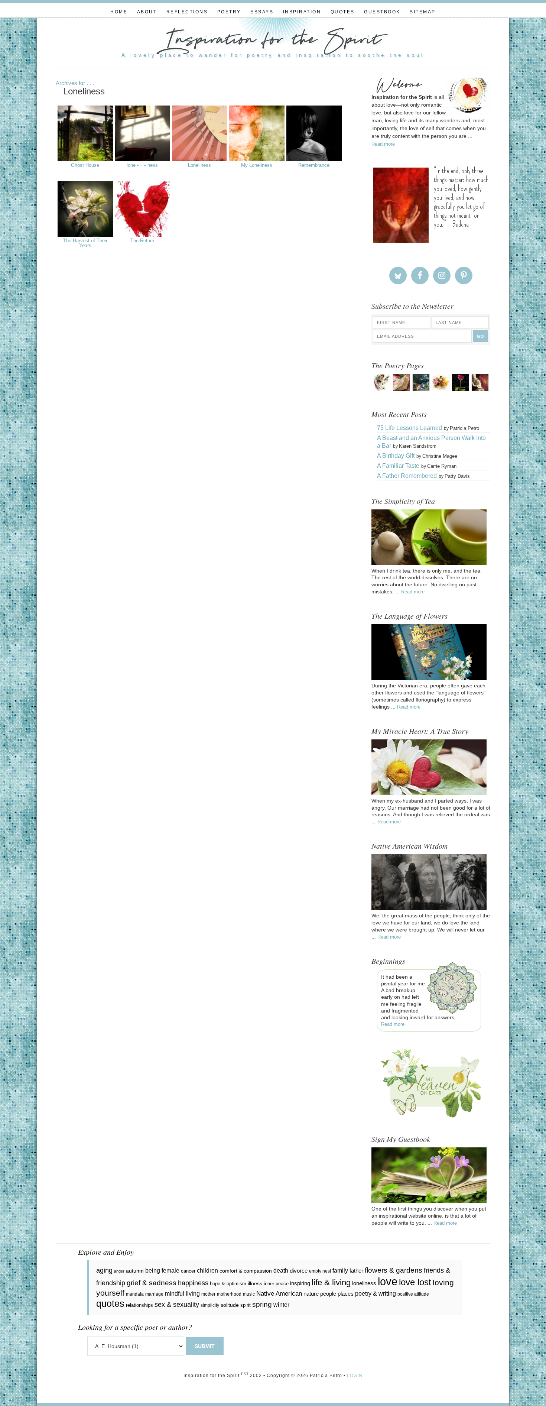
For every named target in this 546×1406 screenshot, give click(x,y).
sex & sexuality (177, 1304)
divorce (299, 1270)
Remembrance (313, 165)
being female (162, 1270)
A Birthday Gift (396, 456)
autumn (135, 1271)
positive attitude (413, 1294)
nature (311, 1293)
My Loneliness (256, 165)
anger (119, 1271)
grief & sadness (151, 1283)
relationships (139, 1305)
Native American (279, 1293)
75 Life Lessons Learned (409, 428)
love (387, 1281)
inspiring (300, 1283)
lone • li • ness (142, 165)
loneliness (364, 1283)
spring (262, 1304)
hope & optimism (228, 1283)
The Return (142, 240)
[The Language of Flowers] (429, 678)
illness (255, 1283)
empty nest (320, 1271)
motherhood (229, 1294)
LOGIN (355, 1375)
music (249, 1294)
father (356, 1270)
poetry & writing (375, 1293)
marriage (154, 1294)
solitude (230, 1305)
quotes (110, 1304)
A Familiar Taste (398, 466)
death (280, 1270)
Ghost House (85, 165)
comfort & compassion (246, 1271)
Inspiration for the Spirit (273, 41)
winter (281, 1305)
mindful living (182, 1293)
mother (208, 1294)
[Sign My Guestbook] (429, 1201)
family (340, 1270)
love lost (415, 1282)
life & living (331, 1282)
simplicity (210, 1305)
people (328, 1293)
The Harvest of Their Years (85, 243)
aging (104, 1270)
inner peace (276, 1283)
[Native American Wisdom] (429, 908)
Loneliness (199, 165)
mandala (135, 1294)
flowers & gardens (393, 1270)
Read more (383, 144)
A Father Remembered (407, 476)
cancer (188, 1271)
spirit (245, 1305)
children (207, 1270)
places (346, 1293)
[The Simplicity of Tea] (429, 563)
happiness (193, 1283)
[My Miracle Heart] (429, 793)
